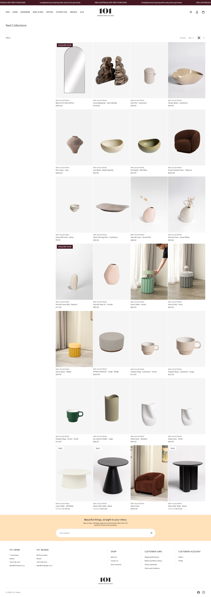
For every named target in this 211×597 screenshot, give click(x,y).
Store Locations (116, 564)
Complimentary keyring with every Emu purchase (60, 2)
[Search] (191, 12)
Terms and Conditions (152, 568)
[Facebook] (198, 592)
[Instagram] (203, 592)
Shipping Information (152, 557)
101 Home (16, 592)
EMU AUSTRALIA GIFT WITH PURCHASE (111, 2)
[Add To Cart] (125, 161)
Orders (180, 557)
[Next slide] (126, 70)
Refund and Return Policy (153, 561)
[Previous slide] (97, 70)
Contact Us (114, 561)
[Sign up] (151, 533)
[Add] (125, 93)
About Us (114, 557)
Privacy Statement (151, 564)
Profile (180, 561)
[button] (191, 38)
